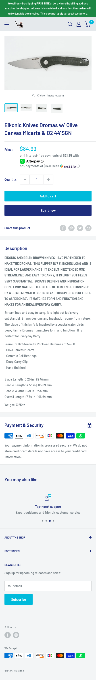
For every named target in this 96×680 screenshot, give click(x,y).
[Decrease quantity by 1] (24, 179)
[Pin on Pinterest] (71, 228)
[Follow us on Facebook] (7, 635)
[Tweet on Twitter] (80, 228)
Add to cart (48, 196)
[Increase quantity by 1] (48, 179)
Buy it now (48, 210)
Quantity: (10, 179)
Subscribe (18, 599)
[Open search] (70, 24)
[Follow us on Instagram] (16, 635)
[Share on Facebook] (63, 228)
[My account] (79, 24)
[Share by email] (88, 228)
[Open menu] (6, 24)
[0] (88, 24)
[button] (56, 166)
